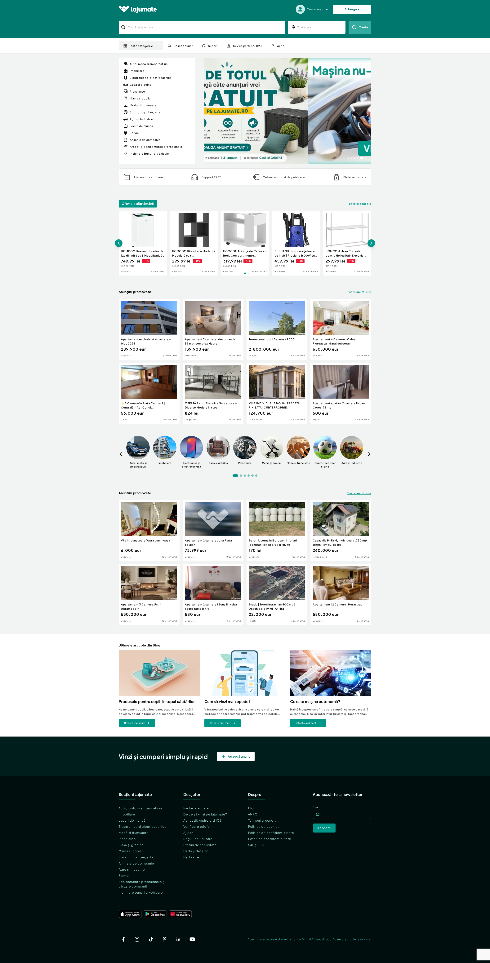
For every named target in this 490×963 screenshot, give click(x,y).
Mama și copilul (131, 851)
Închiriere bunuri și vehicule (141, 892)
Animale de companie (136, 863)
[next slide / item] (367, 111)
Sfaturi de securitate (200, 845)
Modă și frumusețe (134, 833)
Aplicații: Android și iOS (202, 820)
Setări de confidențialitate (269, 839)
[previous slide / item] (208, 111)
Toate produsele (359, 203)
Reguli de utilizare (197, 839)
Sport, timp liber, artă (136, 857)
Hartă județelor (195, 851)
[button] (348, 157)
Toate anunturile (359, 292)
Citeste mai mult (134, 723)
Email (316, 807)
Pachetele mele (196, 808)
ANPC (252, 814)
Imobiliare (127, 814)
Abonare (324, 828)
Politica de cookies (263, 826)
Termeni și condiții (263, 820)
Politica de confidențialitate (271, 833)
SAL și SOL (256, 845)
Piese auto (127, 839)
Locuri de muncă (132, 820)
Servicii (125, 876)
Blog (252, 808)
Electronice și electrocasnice (143, 826)
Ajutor (188, 833)
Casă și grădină (131, 845)
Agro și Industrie (132, 869)
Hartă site (191, 857)
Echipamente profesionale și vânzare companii (142, 884)
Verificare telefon (197, 826)
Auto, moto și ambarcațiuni (140, 808)
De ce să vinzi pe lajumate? (205, 814)
